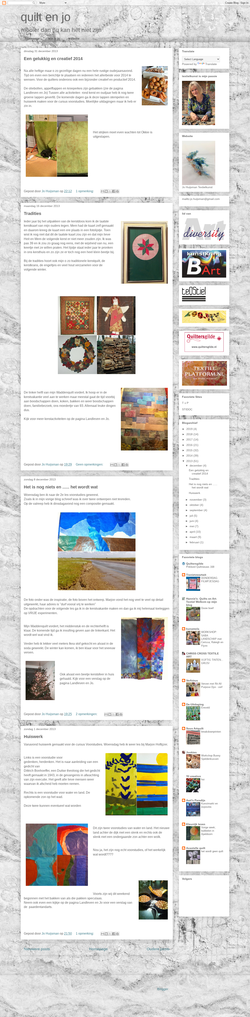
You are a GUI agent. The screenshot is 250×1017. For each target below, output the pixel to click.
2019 (189, 428)
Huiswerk (33, 736)
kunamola (192, 628)
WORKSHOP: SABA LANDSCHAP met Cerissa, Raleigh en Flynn (212, 639)
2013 (189, 461)
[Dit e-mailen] (102, 191)
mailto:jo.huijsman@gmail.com (201, 198)
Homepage (98, 949)
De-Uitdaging (195, 704)
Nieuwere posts (37, 949)
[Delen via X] (110, 191)
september (197, 510)
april (193, 531)
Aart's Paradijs (195, 800)
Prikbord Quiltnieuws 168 (200, 566)
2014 (189, 455)
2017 (189, 439)
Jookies (191, 752)
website (73, 38)
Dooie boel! (207, 608)
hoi (202, 779)
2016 (189, 445)
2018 (189, 434)
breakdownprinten (211, 731)
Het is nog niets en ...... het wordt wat (61, 487)
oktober (195, 504)
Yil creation (193, 776)
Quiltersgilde (194, 563)
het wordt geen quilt (212, 851)
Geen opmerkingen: (90, 464)
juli (192, 515)
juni (192, 520)
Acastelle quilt (195, 848)
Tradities (32, 213)
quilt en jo (46, 16)
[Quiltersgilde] (204, 350)
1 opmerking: (85, 191)
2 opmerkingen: (87, 714)
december (196, 465)
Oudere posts (158, 949)
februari (195, 542)
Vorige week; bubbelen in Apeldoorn (208, 831)
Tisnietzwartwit (196, 574)
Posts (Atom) (107, 964)
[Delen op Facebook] (114, 191)
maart (194, 537)
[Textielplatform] (204, 384)
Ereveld (205, 707)
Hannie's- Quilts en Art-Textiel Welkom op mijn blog (201, 601)
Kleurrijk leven (195, 824)
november (196, 499)
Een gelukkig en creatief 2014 (53, 58)
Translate (211, 64)
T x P (185, 402)
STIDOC (187, 409)
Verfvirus (192, 680)
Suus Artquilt (195, 728)
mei (192, 526)
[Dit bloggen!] (106, 191)
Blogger (162, 989)
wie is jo (54, 38)
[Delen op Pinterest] (117, 191)
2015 (189, 450)
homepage (32, 38)
